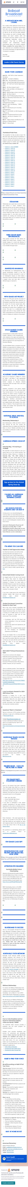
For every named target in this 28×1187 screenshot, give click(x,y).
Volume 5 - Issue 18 (10, 157)
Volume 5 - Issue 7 (9, 175)
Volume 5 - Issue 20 (10, 153)
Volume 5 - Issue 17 (10, 158)
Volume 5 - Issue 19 (10, 155)
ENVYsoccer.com (7, 756)
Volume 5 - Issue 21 (10, 152)
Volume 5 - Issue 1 (9, 186)
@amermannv (10, 1152)
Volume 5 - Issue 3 (9, 182)
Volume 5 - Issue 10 (10, 170)
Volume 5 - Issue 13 (10, 165)
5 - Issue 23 (12, 148)
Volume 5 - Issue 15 (10, 162)
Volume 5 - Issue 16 (10, 160)
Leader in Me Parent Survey (14, 62)
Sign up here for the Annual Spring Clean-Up (14, 483)
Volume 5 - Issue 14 (10, 164)
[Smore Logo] (7, 2)
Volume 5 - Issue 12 (10, 167)
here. (4, 569)
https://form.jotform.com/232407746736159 (13, 996)
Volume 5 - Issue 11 (10, 169)
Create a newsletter (8, 1183)
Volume (7, 148)
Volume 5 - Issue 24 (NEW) (11, 147)
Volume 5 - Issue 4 (9, 181)
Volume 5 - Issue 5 (9, 179)
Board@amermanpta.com (9, 597)
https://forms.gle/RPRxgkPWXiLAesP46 (12, 882)
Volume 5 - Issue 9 (9, 172)
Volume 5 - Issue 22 (10, 150)
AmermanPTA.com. (9, 715)
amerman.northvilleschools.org (15, 1149)
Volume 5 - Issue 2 (9, 184)
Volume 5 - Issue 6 (9, 177)
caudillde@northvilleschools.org (14, 1147)
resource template (13, 969)
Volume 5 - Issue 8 (9, 174)
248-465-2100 (10, 1150)
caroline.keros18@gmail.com (10, 833)
